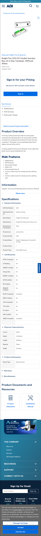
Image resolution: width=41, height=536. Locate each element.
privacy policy (17, 510)
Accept (20, 527)
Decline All (20, 532)
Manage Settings (20, 523)
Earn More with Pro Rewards (20, 1)
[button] (39, 268)
